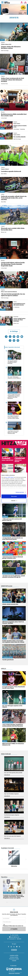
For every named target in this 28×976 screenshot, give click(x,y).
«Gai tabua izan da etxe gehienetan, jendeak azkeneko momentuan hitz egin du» (13, 576)
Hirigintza (3, 257)
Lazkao (2, 194)
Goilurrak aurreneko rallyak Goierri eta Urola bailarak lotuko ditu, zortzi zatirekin (14, 197)
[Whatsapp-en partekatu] (10, 340)
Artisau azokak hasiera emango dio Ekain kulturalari (19, 320)
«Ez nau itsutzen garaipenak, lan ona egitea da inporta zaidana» (13, 294)
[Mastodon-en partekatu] (14, 336)
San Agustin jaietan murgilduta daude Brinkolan (12, 362)
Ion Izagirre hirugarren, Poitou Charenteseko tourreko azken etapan (13, 417)
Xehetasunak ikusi (20, 492)
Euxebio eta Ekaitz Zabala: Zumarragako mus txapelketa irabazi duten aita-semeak (13, 641)
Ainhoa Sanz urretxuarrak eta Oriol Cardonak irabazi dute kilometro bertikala (12, 79)
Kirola (2, 39)
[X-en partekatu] (10, 336)
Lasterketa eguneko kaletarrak (11, 171)
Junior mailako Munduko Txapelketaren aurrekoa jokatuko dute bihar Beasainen (14, 396)
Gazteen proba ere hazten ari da (20, 126)
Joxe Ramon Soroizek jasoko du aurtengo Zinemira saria (13, 432)
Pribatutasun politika (14, 959)
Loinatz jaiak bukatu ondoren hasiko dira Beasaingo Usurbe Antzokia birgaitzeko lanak (13, 264)
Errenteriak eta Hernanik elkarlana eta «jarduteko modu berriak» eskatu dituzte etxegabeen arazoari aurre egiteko (13, 896)
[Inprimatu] (18, 340)
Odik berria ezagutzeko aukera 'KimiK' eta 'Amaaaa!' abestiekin (13, 622)
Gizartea (3, 309)
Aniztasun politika (14, 957)
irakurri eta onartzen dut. (13, 925)
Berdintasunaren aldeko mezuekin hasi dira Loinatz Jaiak (14, 115)
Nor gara (14, 944)
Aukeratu (13, 500)
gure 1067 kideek (9, 477)
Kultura (3, 223)
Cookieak (14, 960)
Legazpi (3, 226)
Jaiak (2, 109)
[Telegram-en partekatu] (22, 336)
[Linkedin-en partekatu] (14, 340)
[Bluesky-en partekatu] (18, 336)
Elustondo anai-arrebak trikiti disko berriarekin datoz (12, 229)
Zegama (3, 42)
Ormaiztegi (15, 316)
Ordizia (15, 301)
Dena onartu (14, 496)
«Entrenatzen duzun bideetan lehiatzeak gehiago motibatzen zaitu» (12, 557)
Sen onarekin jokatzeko (19, 137)
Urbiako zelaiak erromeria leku (10, 604)
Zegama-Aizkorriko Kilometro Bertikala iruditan (11, 47)
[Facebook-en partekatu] (6, 336)
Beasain (3, 112)
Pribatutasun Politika (7, 925)
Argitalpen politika (14, 955)
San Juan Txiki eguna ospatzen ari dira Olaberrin (14, 377)
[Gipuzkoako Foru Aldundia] (14, 971)
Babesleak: (14, 965)
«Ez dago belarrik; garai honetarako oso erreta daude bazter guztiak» (12, 538)
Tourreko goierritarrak (8, 659)
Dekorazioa (14, 866)
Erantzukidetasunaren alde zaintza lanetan (19, 304)
